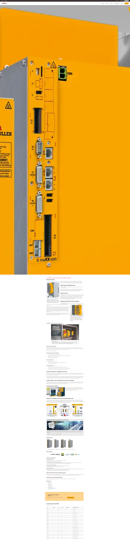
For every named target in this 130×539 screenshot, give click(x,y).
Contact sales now (71, 497)
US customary (50, 505)
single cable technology (50, 474)
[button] (65, 334)
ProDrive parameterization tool (74, 389)
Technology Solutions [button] (116, 3)
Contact (127, 3)
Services (122, 3)
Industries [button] (107, 3)
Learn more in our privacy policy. (69, 343)
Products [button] (111, 3)
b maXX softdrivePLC (52, 373)
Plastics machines (50, 482)
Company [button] (103, 3)
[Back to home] (4, 3)
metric (47, 505)
